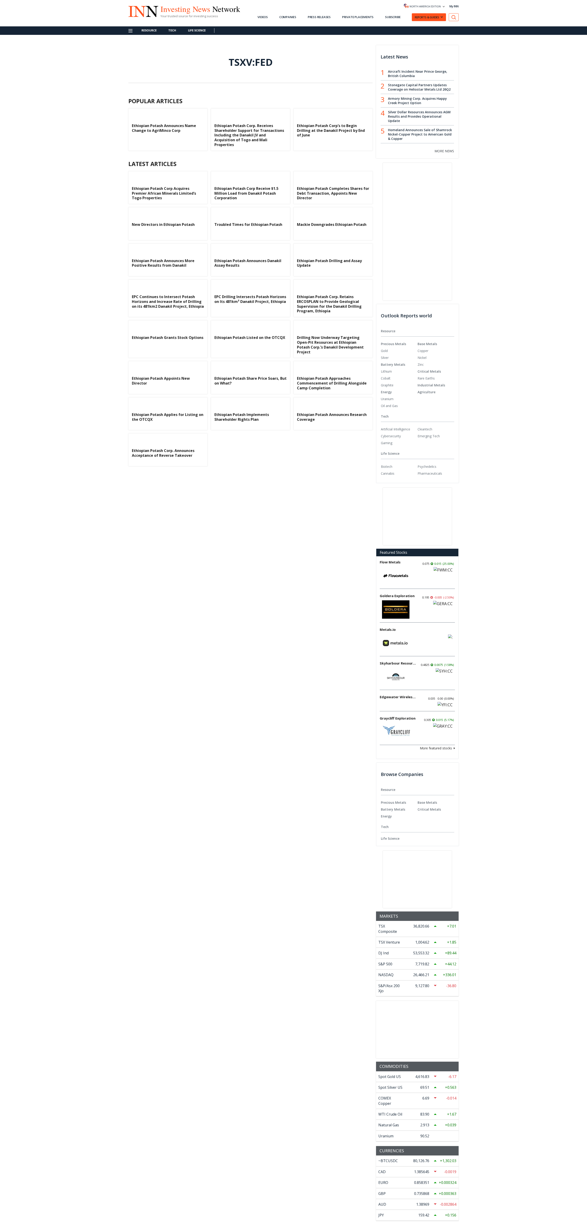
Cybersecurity (391, 436)
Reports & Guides (427, 17)
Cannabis (387, 473)
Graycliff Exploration (397, 718)
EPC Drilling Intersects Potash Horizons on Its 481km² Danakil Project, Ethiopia (250, 299)
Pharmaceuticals (430, 473)
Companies (287, 17)
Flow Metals (390, 562)
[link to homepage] (140, 11)
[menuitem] (399, 350)
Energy (386, 392)
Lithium (386, 371)
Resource (148, 30)
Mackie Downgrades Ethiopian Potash (331, 224)
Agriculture (426, 392)
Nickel (422, 357)
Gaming (386, 443)
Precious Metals (393, 344)
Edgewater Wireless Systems (398, 697)
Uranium (387, 399)
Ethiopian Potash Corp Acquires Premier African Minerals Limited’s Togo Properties (164, 193)
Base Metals (427, 344)
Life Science (197, 30)
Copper (423, 351)
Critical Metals (429, 371)
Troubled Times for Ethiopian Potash (248, 224)
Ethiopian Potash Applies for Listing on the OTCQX (167, 417)
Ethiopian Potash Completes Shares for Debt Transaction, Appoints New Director (333, 193)
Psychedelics (427, 466)
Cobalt (385, 378)
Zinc (421, 364)
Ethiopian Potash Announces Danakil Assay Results (247, 263)
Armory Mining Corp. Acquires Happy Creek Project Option (417, 100)
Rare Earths (426, 378)
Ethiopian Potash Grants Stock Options (167, 337)
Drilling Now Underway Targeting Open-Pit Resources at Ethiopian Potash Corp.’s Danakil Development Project (330, 344)
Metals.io (388, 629)
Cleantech (425, 429)
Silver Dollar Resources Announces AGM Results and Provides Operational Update (419, 116)
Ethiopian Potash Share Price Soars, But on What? (250, 381)
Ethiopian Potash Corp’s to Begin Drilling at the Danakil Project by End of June (331, 130)
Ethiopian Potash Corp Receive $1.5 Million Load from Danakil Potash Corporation (246, 193)
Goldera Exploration (397, 595)
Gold (384, 351)
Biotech (386, 466)
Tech (172, 30)
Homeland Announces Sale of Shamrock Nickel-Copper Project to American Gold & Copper (420, 134)
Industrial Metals (431, 385)
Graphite (387, 385)
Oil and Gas (389, 406)
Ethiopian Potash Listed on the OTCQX (249, 337)
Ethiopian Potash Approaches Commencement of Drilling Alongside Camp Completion (332, 383)
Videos (263, 17)
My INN (454, 6)
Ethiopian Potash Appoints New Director (161, 381)
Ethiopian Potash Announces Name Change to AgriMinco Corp (164, 128)
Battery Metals (393, 364)
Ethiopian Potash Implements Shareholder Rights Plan (241, 417)
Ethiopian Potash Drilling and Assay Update (329, 263)
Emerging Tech (429, 436)
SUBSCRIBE (392, 17)
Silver (385, 357)
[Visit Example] (453, 17)
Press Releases (319, 17)
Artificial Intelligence (395, 429)
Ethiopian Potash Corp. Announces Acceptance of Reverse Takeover (163, 453)
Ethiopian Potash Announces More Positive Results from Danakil (163, 263)
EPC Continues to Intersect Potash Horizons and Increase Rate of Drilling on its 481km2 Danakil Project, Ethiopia (168, 301)
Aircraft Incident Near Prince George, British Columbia (417, 73)
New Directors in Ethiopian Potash (163, 224)
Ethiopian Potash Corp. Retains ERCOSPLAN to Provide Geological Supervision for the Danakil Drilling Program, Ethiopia (329, 303)
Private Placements (358, 17)
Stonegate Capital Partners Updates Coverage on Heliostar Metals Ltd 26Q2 (419, 87)
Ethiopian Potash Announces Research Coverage (332, 417)
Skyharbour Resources (398, 663)
